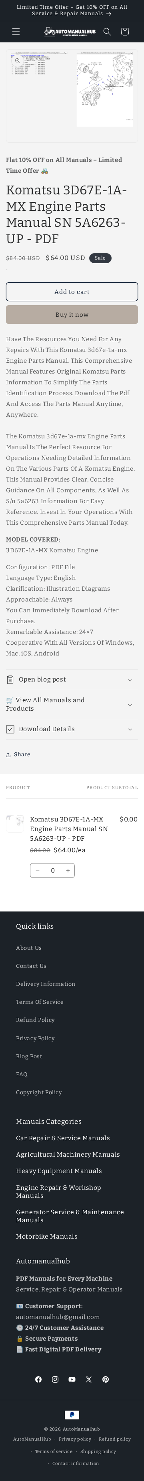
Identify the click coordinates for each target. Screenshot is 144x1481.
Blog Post (29, 1056)
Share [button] (22, 754)
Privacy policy (75, 1439)
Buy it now (72, 314)
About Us (29, 948)
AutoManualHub (32, 1439)
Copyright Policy (39, 1092)
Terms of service (54, 1451)
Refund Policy (35, 1020)
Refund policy (115, 1439)
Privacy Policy (35, 1038)
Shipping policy (98, 1451)
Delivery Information (46, 984)
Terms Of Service (40, 1002)
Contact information (75, 1463)
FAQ (22, 1074)
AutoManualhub (81, 1429)
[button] (16, 31)
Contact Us (31, 966)
